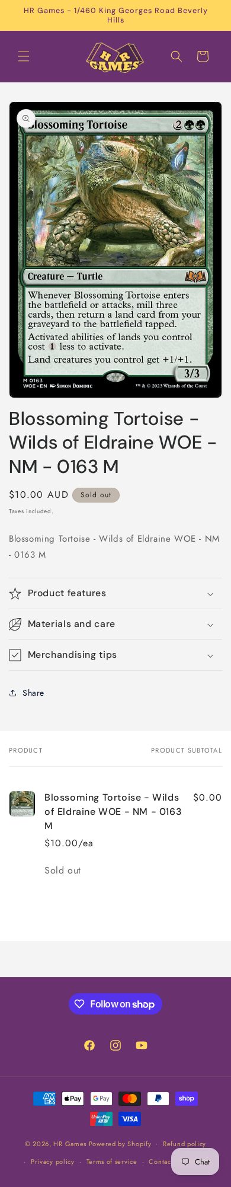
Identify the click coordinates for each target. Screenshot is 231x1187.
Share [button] (33, 693)
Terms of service (111, 1161)
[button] (24, 56)
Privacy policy (53, 1161)
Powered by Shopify (120, 1143)
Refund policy (184, 1143)
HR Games (69, 1143)
